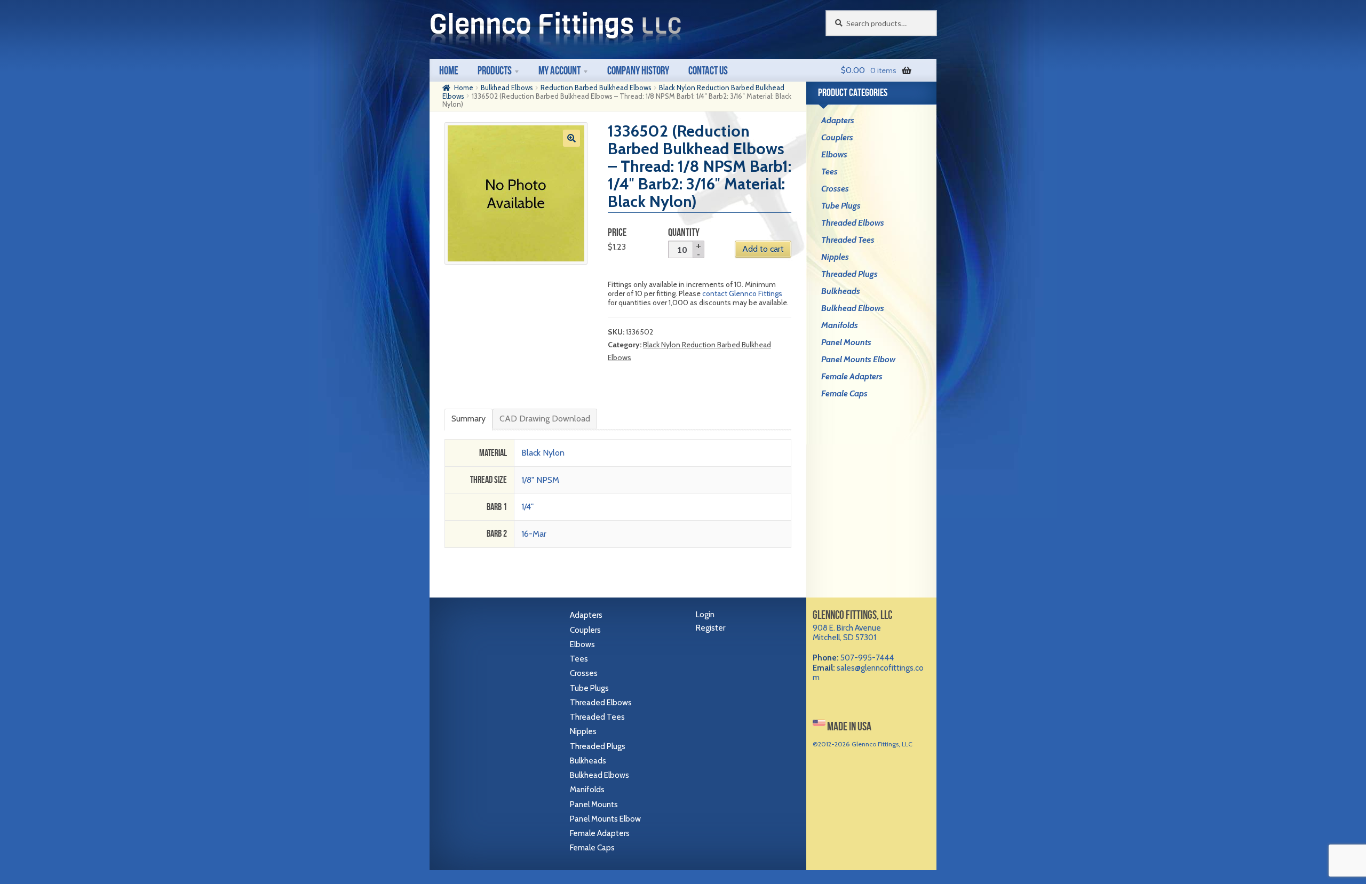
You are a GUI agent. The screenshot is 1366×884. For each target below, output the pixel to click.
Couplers (837, 137)
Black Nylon (543, 453)
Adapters (837, 120)
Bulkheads (840, 291)
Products (495, 70)
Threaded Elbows (852, 223)
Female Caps (844, 393)
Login (705, 614)
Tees (829, 171)
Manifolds (839, 325)
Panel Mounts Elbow (858, 359)
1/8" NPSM (540, 480)
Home (448, 70)
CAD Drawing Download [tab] (544, 418)
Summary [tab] (468, 418)
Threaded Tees (848, 240)
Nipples (835, 257)
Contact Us (708, 70)
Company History (638, 70)
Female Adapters (852, 376)
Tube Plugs (841, 206)
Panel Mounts (846, 342)
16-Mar (533, 534)
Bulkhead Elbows (507, 87)
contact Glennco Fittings (742, 293)
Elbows (834, 154)
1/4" (527, 506)
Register (710, 628)
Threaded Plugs (849, 274)
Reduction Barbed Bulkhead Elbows (596, 87)
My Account (559, 70)
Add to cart (763, 249)
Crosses (835, 189)
